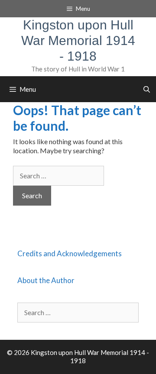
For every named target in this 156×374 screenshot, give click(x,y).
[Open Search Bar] (146, 89)
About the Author (46, 280)
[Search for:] (58, 175)
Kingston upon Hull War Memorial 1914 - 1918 (78, 40)
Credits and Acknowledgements (69, 253)
